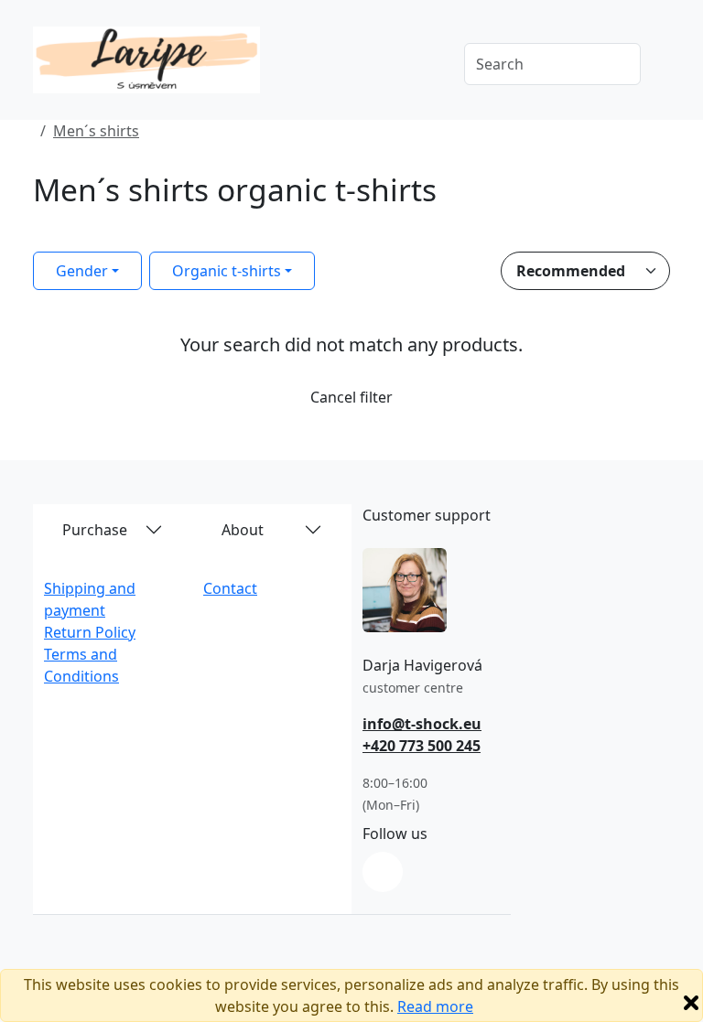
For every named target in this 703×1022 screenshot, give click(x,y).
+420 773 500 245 (421, 746)
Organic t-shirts (226, 271)
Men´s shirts (96, 131)
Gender (82, 271)
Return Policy (89, 632)
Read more (435, 1006)
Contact (230, 588)
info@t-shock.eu (421, 724)
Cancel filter (351, 397)
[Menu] (424, 66)
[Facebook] (382, 872)
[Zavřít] (691, 1002)
